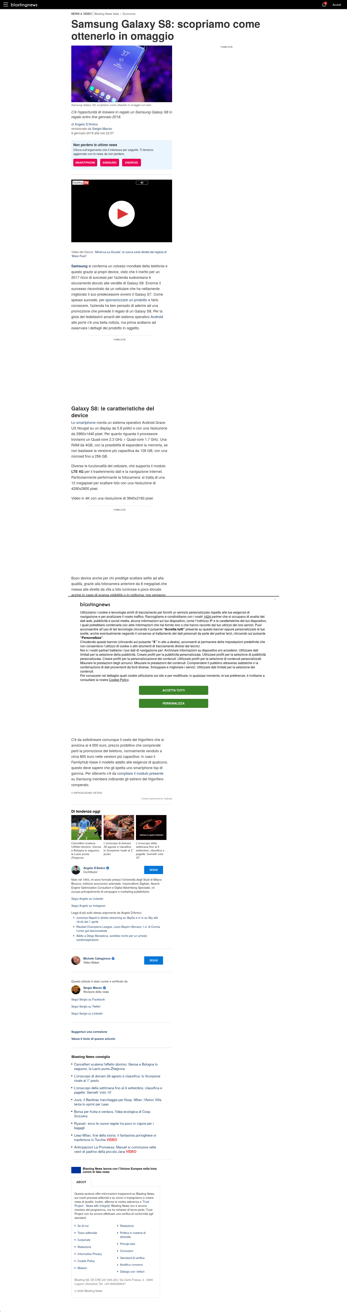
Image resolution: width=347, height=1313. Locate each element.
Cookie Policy (119, 679)
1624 (207, 616)
